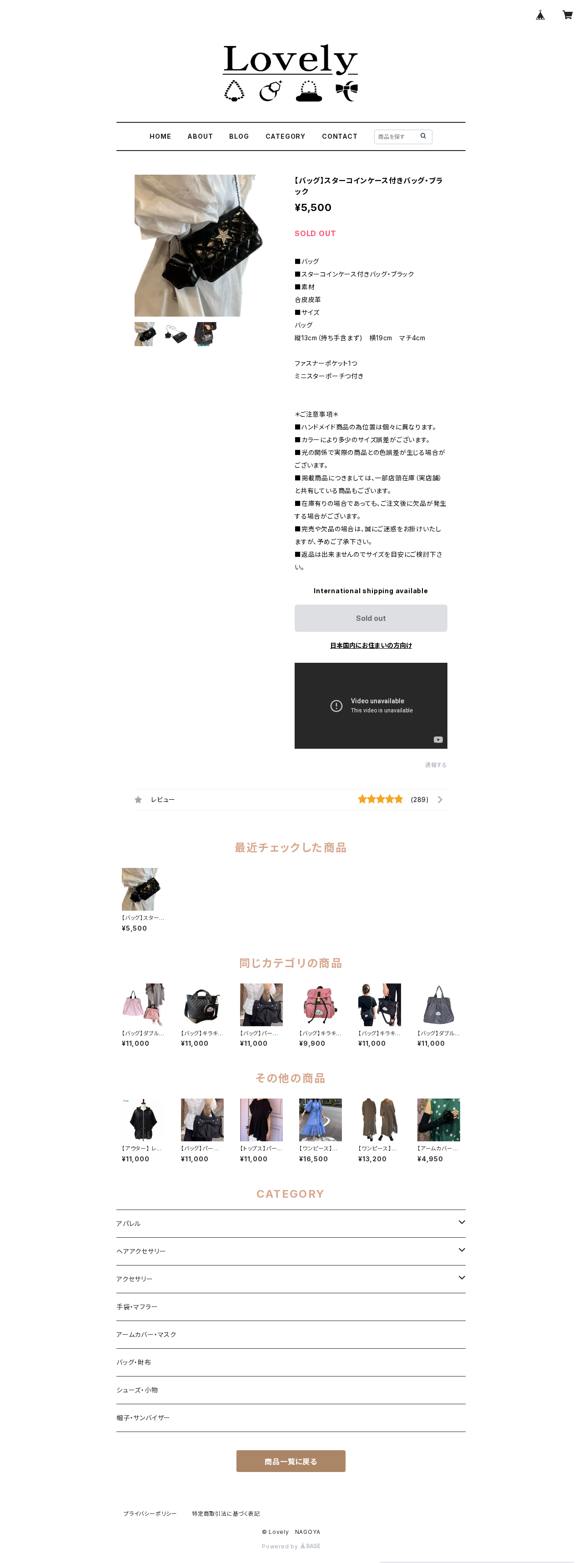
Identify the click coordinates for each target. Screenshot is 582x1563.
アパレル (128, 1223)
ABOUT (200, 136)
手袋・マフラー (137, 1307)
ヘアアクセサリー (141, 1251)
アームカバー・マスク (146, 1334)
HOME (160, 136)
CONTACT (340, 136)
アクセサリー (134, 1279)
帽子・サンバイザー (143, 1418)
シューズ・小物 (137, 1390)
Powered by (281, 1546)
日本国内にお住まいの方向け (371, 645)
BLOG (239, 136)
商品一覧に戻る (291, 1461)
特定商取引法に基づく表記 (226, 1513)
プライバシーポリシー (150, 1513)
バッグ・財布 (133, 1362)
